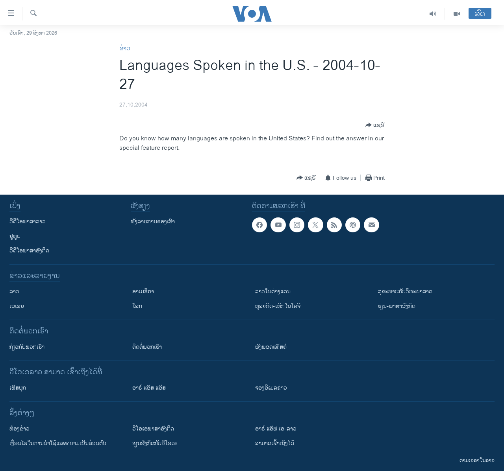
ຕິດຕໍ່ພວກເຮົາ (147, 347)
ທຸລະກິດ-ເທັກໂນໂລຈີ (277, 306)
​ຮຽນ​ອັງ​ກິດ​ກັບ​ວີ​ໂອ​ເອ (154, 443)
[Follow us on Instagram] (296, 224)
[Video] (457, 14)
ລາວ (14, 291)
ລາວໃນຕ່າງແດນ (273, 291)
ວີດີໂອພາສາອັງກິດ (29, 251)
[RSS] (334, 224)
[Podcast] (352, 224)
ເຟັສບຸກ (17, 388)
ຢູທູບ (14, 236)
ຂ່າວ (124, 48)
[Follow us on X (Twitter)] (315, 224)
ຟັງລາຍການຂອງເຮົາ (153, 221)
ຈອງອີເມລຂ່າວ (271, 388)
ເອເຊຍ (16, 306)
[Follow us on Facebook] (259, 224)
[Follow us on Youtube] (278, 224)
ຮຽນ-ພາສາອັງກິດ (396, 306)
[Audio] (433, 14)
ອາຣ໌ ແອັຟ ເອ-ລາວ (275, 429)
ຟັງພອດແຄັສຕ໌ (271, 347)
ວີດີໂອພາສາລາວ (27, 221)
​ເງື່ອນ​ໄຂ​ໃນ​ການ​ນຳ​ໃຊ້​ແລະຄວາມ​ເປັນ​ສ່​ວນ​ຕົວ (57, 443)
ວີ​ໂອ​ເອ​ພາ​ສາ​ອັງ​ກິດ (153, 429)
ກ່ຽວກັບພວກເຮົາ (26, 347)
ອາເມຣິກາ (143, 291)
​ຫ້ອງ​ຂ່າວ (19, 429)
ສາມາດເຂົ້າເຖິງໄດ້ (274, 443)
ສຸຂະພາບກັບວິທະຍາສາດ (405, 291)
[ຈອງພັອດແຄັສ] (371, 224)
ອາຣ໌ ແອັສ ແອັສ (149, 388)
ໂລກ (137, 306)
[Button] (375, 125)
